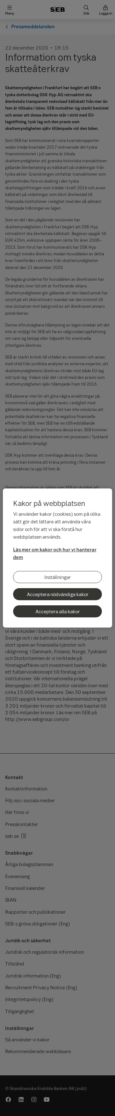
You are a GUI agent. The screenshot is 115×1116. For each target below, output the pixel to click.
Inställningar (57, 577)
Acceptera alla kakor (57, 611)
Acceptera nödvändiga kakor (57, 594)
